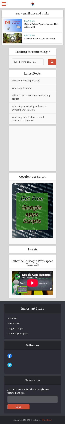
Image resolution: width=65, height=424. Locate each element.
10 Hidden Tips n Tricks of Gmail (39, 38)
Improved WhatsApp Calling (26, 80)
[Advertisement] (32, 148)
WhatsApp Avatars (21, 87)
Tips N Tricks (29, 21)
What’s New (13, 323)
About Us (12, 318)
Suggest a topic (15, 328)
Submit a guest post (17, 333)
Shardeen (46, 419)
